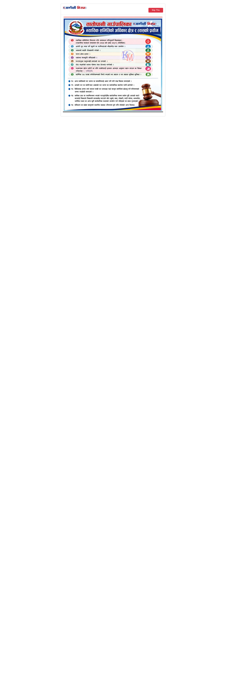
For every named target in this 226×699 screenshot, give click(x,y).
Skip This (156, 10)
